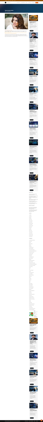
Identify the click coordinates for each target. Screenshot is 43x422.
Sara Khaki (8, 33)
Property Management (31, 290)
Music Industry (30, 283)
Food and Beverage (31, 272)
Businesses (30, 246)
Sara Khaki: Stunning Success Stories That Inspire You (15, 31)
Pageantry (30, 289)
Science (30, 300)
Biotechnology (30, 243)
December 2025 (31, 223)
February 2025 (30, 231)
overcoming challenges (21, 32)
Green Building (30, 273)
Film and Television (31, 270)
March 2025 (30, 230)
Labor (26, 2)
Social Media (30, 302)
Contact (15, 0)
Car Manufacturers (31, 247)
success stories (10, 33)
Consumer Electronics (31, 252)
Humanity (30, 278)
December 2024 (31, 234)
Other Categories (31, 288)
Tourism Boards (31, 307)
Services (30, 2)
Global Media (23, 2)
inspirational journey (16, 32)
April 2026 (30, 218)
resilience (6, 33)
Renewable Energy (31, 296)
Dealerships (30, 255)
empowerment (9, 32)
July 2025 (30, 228)
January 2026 (30, 222)
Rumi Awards (31, 95)
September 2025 (31, 225)
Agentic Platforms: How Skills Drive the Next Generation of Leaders (33, 59)
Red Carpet (30, 295)
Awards (30, 242)
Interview (37, 2)
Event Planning (30, 266)
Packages (33, 2)
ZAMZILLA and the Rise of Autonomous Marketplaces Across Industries (33, 147)
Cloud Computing (31, 248)
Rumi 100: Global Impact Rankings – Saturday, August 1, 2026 (33, 22)
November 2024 (31, 235)
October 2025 (30, 224)
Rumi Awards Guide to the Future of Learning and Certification (33, 94)
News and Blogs (31, 284)
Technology (30, 306)
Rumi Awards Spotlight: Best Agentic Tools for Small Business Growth (33, 182)
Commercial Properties (31, 249)
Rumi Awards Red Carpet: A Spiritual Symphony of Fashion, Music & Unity (33, 208)
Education (30, 259)
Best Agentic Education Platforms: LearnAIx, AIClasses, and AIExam (33, 129)
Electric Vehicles (31, 261)
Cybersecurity (30, 254)
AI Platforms (18, 2)
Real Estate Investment (31, 294)
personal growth (24, 32)
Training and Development (32, 308)
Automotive (30, 241)
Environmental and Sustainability (33, 264)
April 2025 (30, 229)
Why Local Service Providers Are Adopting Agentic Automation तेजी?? (33, 164)
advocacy (6, 32)
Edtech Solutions (31, 258)
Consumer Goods (31, 253)
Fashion (30, 267)
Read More (31, 30)
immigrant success (12, 32)
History (30, 277)
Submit (10, 0)
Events (8, 0)
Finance (30, 271)
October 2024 (30, 236)
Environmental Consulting (32, 265)
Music (29, 282)
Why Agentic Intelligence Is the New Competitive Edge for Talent (33, 76)
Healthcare (30, 276)
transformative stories (14, 33)
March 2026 (30, 219)
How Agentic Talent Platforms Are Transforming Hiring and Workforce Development (33, 111)
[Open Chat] (41, 420)
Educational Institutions (31, 260)
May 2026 (30, 217)
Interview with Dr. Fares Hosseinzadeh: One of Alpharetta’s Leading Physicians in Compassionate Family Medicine (33, 40)
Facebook (6, 0)
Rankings (12, 0)
